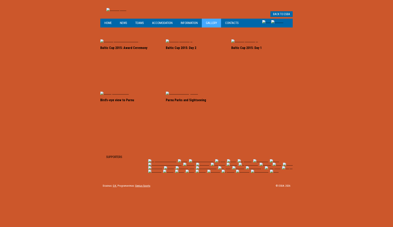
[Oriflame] (238, 167)
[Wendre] (188, 164)
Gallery (211, 23)
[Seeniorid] (242, 171)
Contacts (232, 23)
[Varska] (232, 164)
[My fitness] (245, 160)
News (123, 23)
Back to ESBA (281, 14)
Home (108, 23)
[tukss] (274, 160)
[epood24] (228, 171)
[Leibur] (169, 167)
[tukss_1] (265, 164)
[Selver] (288, 164)
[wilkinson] (154, 171)
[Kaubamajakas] (185, 167)
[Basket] (168, 171)
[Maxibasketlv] (259, 171)
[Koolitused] (260, 160)
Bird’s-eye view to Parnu (117, 100)
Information (189, 23)
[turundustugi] (254, 167)
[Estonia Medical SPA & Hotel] (165, 164)
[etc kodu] (213, 171)
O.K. (115, 185)
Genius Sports (142, 185)
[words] (201, 171)
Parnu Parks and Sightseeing (186, 100)
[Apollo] (220, 160)
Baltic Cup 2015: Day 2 (181, 48)
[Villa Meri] (202, 164)
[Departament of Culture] (162, 160)
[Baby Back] (218, 164)
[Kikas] (231, 160)
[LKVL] (274, 171)
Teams (139, 23)
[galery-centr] (272, 167)
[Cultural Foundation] (201, 160)
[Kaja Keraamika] (248, 164)
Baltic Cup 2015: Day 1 (246, 48)
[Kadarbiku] (155, 167)
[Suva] (277, 164)
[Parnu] (182, 160)
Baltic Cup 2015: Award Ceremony (123, 48)
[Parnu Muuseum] (206, 167)
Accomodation (162, 23)
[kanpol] (287, 167)
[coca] (190, 171)
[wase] (179, 171)
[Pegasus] (224, 167)
